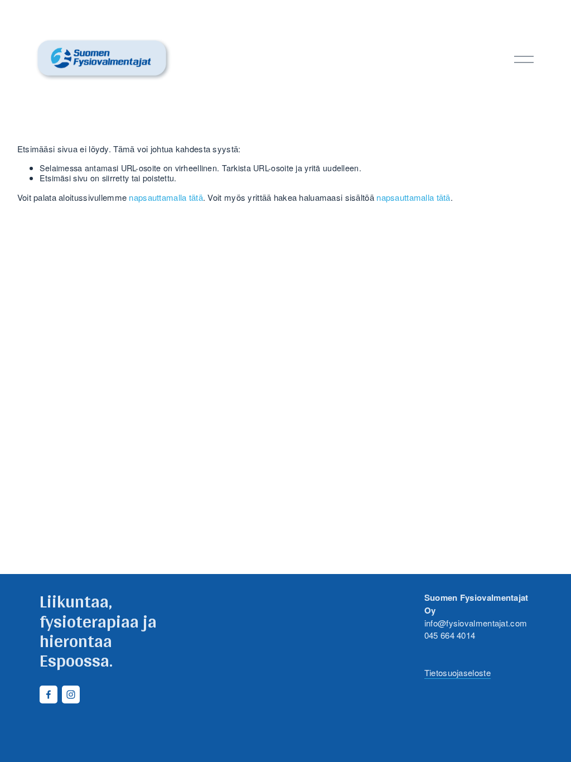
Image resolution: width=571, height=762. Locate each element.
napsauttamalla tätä (166, 197)
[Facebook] (48, 694)
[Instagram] (71, 694)
